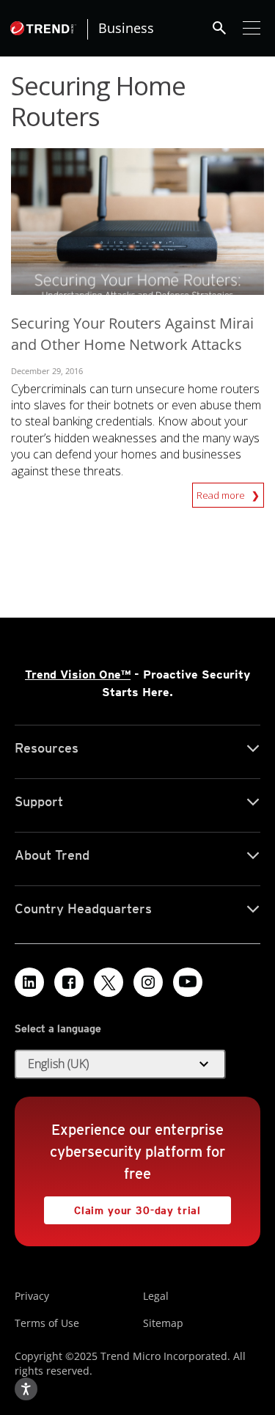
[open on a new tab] (108, 982)
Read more (222, 492)
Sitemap (163, 1323)
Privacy (32, 1296)
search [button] (219, 28)
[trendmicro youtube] (187, 982)
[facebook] (69, 982)
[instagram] (148, 982)
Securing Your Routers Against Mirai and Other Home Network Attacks (132, 333)
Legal (156, 1296)
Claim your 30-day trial (122, 1206)
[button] (120, 1064)
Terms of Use (47, 1323)
